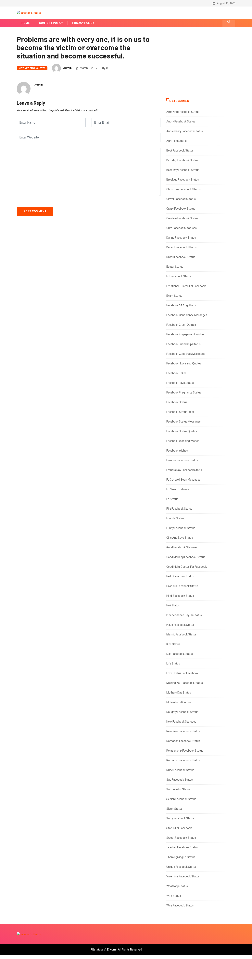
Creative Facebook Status (182, 218)
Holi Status (173, 605)
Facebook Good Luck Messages (185, 353)
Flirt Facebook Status (179, 508)
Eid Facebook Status (179, 276)
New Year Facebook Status (183, 731)
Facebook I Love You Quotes (183, 363)
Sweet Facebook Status (181, 837)
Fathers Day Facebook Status (184, 470)
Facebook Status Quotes (181, 431)
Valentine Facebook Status (183, 876)
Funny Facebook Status (180, 528)
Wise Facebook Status (180, 905)
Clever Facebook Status (181, 198)
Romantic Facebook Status (183, 760)
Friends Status (175, 518)
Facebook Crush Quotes (181, 324)
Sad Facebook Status (179, 779)
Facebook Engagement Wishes (185, 334)
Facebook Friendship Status (183, 344)
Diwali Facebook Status (180, 257)
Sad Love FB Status (178, 789)
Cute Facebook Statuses (181, 228)
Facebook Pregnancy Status (183, 392)
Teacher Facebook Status (182, 847)
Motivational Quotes (32, 68)
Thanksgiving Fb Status (180, 857)
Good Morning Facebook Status (185, 557)
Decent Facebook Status (181, 247)
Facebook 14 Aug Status (181, 305)
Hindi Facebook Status (180, 595)
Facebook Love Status (180, 382)
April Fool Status (176, 140)
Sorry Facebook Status (180, 818)
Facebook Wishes (177, 450)
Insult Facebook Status (180, 624)
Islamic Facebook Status (181, 634)
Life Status (173, 663)
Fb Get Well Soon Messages (183, 479)
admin (67, 68)
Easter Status (174, 266)
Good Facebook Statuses (181, 547)
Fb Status (172, 499)
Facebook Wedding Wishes (182, 440)
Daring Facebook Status (181, 237)
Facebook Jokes (176, 373)
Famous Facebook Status (182, 460)
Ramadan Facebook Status (183, 741)
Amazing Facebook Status (182, 111)
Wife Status (173, 895)
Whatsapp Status (177, 886)
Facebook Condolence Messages (186, 315)
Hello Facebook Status (180, 576)
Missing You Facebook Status (184, 682)
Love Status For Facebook (182, 673)
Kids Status (173, 644)
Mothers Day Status (178, 692)
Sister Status (174, 808)
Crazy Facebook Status (180, 208)
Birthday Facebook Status (182, 160)
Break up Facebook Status (182, 179)
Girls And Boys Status (179, 537)
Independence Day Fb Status (184, 615)
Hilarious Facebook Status (182, 586)
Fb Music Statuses (177, 489)
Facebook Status (176, 402)
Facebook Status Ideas (180, 411)
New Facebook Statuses (181, 721)
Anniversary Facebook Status (184, 131)
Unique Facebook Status (181, 866)
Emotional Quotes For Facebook (186, 286)
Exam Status (174, 295)
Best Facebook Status (180, 150)
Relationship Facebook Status (184, 750)
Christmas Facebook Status (183, 189)
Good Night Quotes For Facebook (186, 566)
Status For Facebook (179, 828)
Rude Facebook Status (180, 770)
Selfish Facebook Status (181, 799)
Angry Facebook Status (180, 121)
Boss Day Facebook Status (182, 169)
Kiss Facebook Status (179, 653)
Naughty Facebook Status (182, 711)
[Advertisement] (200, 66)
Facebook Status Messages (183, 421)
